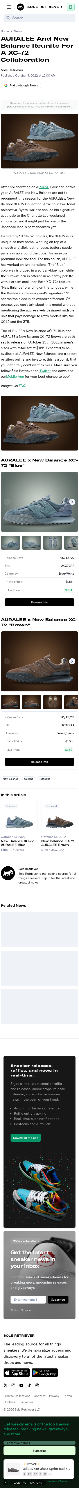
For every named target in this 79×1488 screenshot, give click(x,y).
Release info (39, 602)
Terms (67, 1396)
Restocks (44, 778)
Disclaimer (25, 1402)
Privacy (54, 1396)
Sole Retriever (12, 70)
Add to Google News (23, 85)
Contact (40, 1396)
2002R (44, 187)
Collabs (28, 778)
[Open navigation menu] (9, 7)
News (18, 31)
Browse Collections (17, 1396)
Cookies (9, 1402)
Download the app (25, 1137)
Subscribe (58, 1299)
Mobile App (15, 376)
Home (5, 31)
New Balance (10, 778)
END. (22, 386)
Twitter (45, 371)
